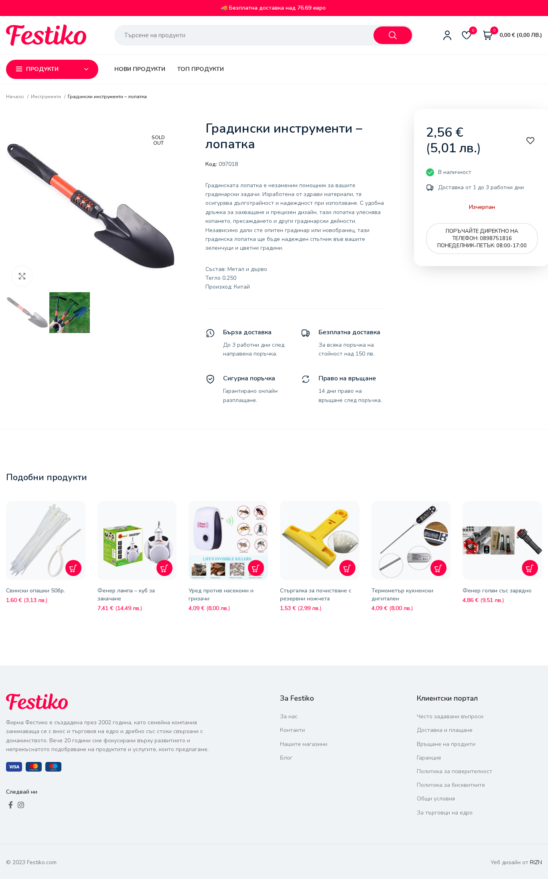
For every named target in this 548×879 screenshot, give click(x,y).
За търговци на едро (445, 812)
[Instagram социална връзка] (20, 805)
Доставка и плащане (445, 730)
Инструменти (46, 96)
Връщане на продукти (446, 744)
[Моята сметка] (447, 35)
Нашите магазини (303, 744)
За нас (289, 716)
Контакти (292, 730)
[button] (73, 568)
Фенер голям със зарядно (497, 590)
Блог (286, 758)
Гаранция (429, 758)
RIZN (536, 862)
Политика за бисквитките (451, 785)
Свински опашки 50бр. (35, 590)
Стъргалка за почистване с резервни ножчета (315, 594)
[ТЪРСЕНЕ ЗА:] (392, 35)
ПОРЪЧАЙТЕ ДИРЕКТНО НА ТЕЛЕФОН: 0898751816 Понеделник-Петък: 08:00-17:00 (482, 238)
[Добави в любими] (81, 513)
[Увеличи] (22, 276)
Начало (15, 96)
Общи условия (436, 798)
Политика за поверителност (454, 771)
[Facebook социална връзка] (10, 805)
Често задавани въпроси (450, 716)
